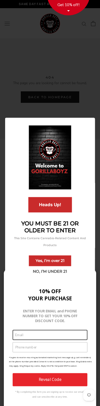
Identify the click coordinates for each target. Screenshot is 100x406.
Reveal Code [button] (50, 379)
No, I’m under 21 (50, 271)
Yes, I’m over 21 (50, 260)
